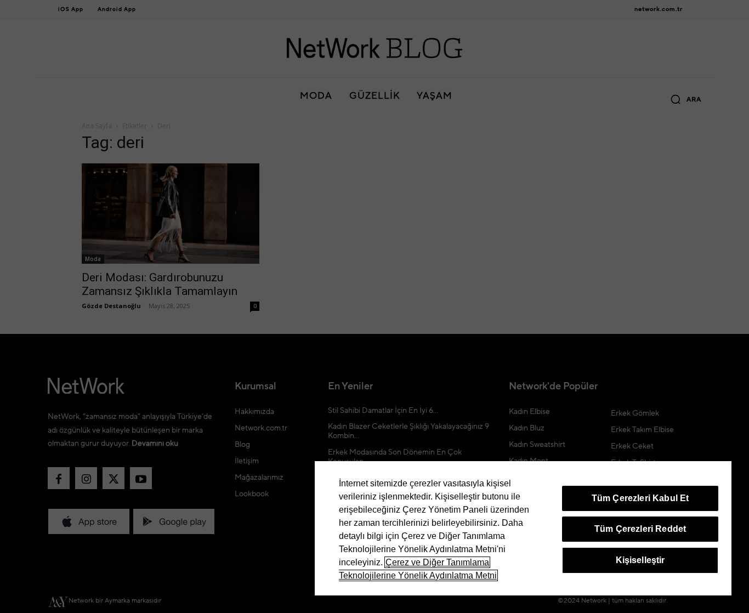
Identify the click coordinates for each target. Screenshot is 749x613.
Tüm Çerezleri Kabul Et (640, 498)
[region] (523, 528)
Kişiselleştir (640, 560)
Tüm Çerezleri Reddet (640, 528)
